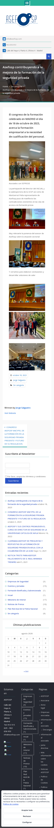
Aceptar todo (27, 810)
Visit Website (10, 413)
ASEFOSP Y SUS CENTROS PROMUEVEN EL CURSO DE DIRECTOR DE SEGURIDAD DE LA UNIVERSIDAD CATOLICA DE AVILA (27, 529)
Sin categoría (18, 385)
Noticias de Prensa (16, 604)
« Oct (26, 671)
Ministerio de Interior (17, 599)
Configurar (27, 822)
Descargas (47, 729)
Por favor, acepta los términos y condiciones (26, 476)
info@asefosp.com (14, 39)
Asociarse (45, 700)
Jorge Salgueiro (19, 380)
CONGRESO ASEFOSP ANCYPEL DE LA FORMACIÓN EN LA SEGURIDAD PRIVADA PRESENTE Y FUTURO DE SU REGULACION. (14, 435)
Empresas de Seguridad (18, 581)
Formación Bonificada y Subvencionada (24, 590)
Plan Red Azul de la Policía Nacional (23, 608)
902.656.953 (11, 45)
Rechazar (27, 816)
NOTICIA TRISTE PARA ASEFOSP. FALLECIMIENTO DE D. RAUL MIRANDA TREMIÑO (25, 558)
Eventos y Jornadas (16, 586)
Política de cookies (10, 804)
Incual (10, 595)
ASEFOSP (45, 696)
